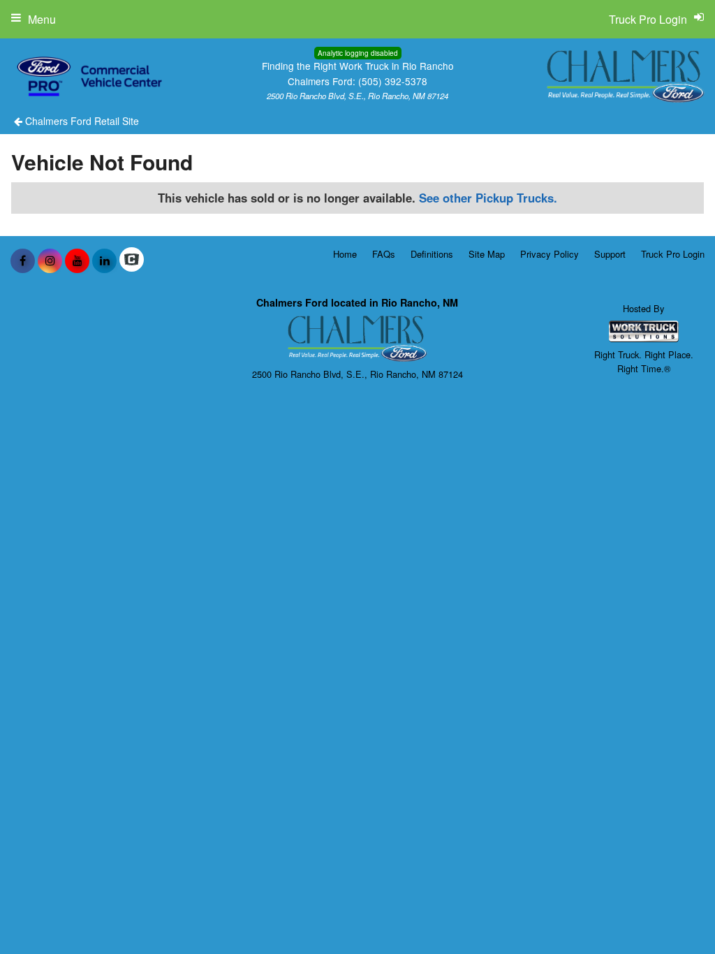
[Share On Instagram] (50, 260)
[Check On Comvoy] (131, 260)
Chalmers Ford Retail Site (80, 121)
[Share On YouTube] (77, 260)
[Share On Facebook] (22, 260)
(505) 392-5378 (392, 81)
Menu (42, 19)
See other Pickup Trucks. (488, 197)
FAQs (383, 253)
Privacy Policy (549, 253)
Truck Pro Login (673, 253)
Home (345, 253)
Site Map (487, 253)
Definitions (432, 253)
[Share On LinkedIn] (104, 260)
